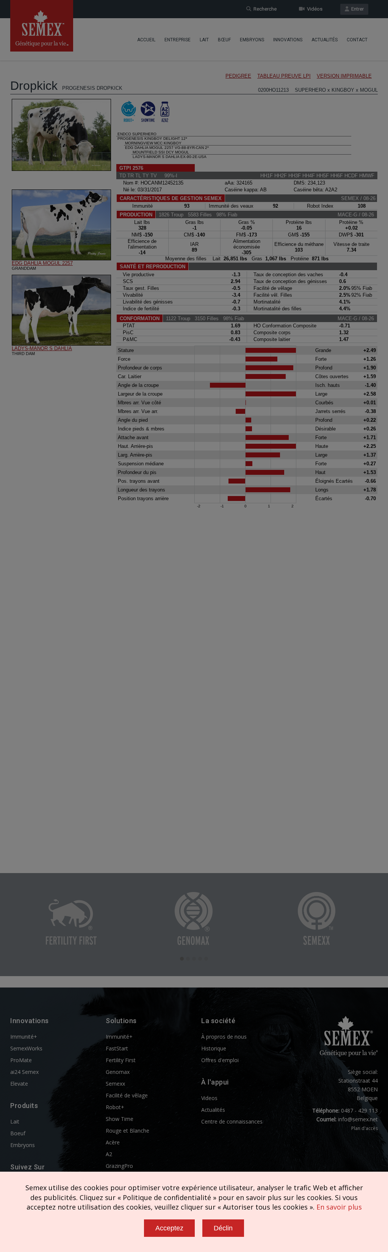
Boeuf (17, 1133)
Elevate (19, 1083)
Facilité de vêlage (127, 1095)
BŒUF (224, 39)
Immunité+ (23, 1036)
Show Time (119, 1118)
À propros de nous (224, 1036)
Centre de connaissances (232, 1121)
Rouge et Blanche (127, 1130)
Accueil (146, 39)
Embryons (252, 39)
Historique (213, 1048)
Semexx (115, 1083)
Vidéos (313, 9)
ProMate (21, 1060)
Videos (209, 1098)
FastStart (117, 1048)
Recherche (264, 9)
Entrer (356, 9)
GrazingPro (119, 1165)
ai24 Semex (24, 1071)
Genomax (118, 1071)
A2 (109, 1154)
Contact (357, 39)
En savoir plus (339, 1206)
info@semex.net (358, 1119)
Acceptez (169, 1228)
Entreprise (177, 39)
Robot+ (115, 1107)
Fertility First (121, 1060)
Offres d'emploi (220, 1060)
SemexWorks (26, 1048)
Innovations (287, 39)
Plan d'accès (364, 1128)
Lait (204, 39)
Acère (113, 1142)
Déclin (223, 1228)
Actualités (324, 39)
